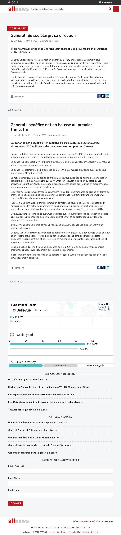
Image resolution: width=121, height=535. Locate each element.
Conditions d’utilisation (67, 532)
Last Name (14, 490)
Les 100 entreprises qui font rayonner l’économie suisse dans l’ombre (45, 402)
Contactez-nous (104, 521)
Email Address (16, 466)
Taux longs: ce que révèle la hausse (27, 409)
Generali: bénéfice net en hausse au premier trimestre (37, 422)
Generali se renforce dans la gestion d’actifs (32, 452)
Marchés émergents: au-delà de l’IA (27, 379)
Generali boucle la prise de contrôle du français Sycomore (39, 445)
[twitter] (103, 95)
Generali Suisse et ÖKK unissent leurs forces (32, 430)
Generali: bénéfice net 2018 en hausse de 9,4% (33, 437)
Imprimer (19, 96)
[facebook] (99, 95)
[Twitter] (13, 2)
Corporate (18, 28)
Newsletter (107, 2)
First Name (14, 478)
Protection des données (88, 532)
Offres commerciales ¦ (84, 521)
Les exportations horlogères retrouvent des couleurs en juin (41, 394)
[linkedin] (107, 95)
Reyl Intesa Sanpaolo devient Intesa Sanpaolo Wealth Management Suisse (49, 387)
